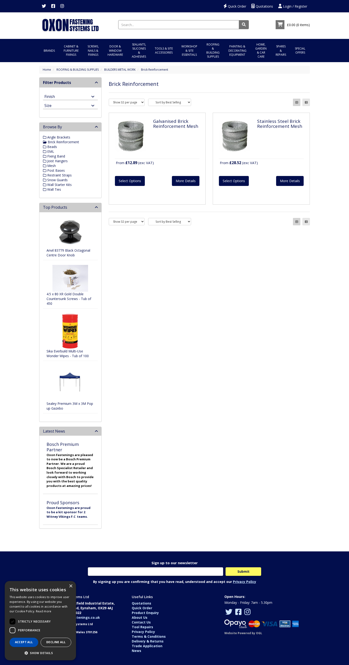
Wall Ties (53, 189)
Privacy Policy (244, 581)
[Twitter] (44, 6)
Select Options (130, 181)
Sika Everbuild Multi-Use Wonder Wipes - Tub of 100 (68, 353)
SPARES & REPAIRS (281, 50)
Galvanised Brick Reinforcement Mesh (175, 123)
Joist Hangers (57, 161)
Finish (49, 96)
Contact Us (141, 622)
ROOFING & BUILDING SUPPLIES (213, 50)
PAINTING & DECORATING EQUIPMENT (237, 50)
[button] (40, 653)
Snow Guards (57, 180)
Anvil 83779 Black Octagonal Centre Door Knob (68, 252)
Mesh (51, 165)
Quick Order (236, 6)
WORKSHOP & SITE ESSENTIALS (189, 50)
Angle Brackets (58, 137)
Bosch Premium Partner (63, 447)
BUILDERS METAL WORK (120, 70)
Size (48, 105)
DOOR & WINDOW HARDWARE (115, 50)
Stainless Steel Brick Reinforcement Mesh (279, 123)
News (136, 650)
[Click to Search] (244, 24)
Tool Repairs (142, 627)
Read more (44, 611)
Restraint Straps (59, 175)
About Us (139, 617)
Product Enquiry (145, 612)
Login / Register (294, 6)
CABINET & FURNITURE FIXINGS (71, 50)
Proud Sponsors (63, 502)
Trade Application (147, 646)
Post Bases (55, 170)
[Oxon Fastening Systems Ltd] (70, 24)
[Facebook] (53, 6)
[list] (306, 102)
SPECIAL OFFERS (300, 50)
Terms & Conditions (149, 636)
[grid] (296, 102)
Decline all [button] (56, 642)
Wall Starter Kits (59, 184)
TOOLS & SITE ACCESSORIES (164, 50)
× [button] (70, 586)
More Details (186, 181)
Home (47, 70)
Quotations (264, 6)
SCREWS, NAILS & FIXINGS (93, 50)
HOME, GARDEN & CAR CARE (261, 50)
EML (50, 151)
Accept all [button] (24, 642)
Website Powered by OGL (243, 633)
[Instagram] (62, 6)
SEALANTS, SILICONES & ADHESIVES (139, 50)
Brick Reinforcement (154, 70)
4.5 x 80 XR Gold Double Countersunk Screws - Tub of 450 (69, 299)
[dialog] (40, 620)
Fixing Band (55, 156)
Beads (51, 146)
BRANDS (49, 51)
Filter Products (57, 82)
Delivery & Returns (148, 641)
